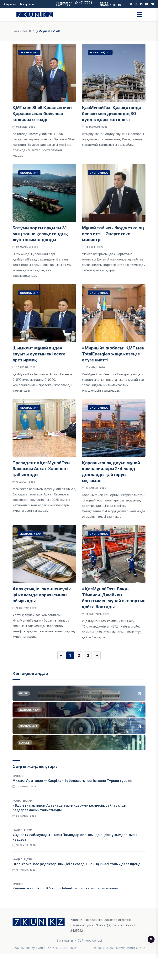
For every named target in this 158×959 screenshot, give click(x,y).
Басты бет (20, 31)
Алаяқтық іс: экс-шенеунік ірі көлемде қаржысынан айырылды (42, 594)
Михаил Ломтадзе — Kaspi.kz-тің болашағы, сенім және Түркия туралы (72, 781)
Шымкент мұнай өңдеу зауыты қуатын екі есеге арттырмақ (39, 353)
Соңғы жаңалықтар (34, 766)
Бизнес (18, 775)
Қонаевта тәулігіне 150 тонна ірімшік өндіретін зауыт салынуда (65, 889)
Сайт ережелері (90, 940)
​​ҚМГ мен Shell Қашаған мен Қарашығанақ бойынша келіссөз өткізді (42, 113)
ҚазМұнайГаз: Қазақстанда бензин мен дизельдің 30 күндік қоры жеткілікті (111, 113)
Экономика (29, 52)
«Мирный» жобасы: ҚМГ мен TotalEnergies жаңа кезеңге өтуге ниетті (113, 353)
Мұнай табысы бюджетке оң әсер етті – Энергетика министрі (113, 233)
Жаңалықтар (100, 52)
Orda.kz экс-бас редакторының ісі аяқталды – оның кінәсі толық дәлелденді (77, 864)
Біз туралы (27, 4)
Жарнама (10, 4)
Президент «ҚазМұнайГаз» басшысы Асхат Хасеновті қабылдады (42, 468)
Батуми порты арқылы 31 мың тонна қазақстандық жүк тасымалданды (40, 233)
